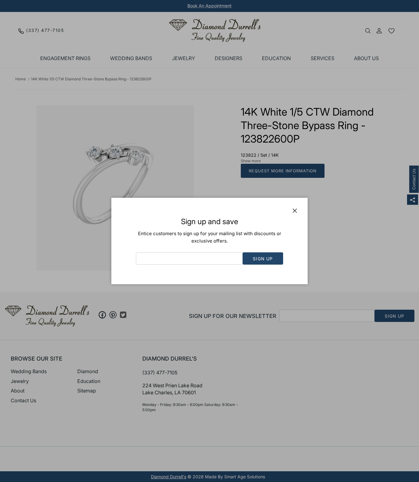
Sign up (263, 258)
